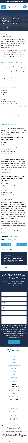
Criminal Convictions (13, 236)
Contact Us (14, 377)
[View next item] (9, 267)
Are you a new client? (7, 312)
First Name (4, 293)
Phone (3, 302)
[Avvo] (14, 419)
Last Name (4, 297)
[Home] (14, 6)
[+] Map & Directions (14, 397)
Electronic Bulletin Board (14, 366)
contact (3, 231)
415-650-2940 (14, 409)
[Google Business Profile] (17, 419)
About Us (14, 363)
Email (3, 307)
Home (13, 360)
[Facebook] (10, 419)
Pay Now (14, 371)
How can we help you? (7, 317)
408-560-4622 (14, 394)
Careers (14, 374)
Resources (14, 369)
